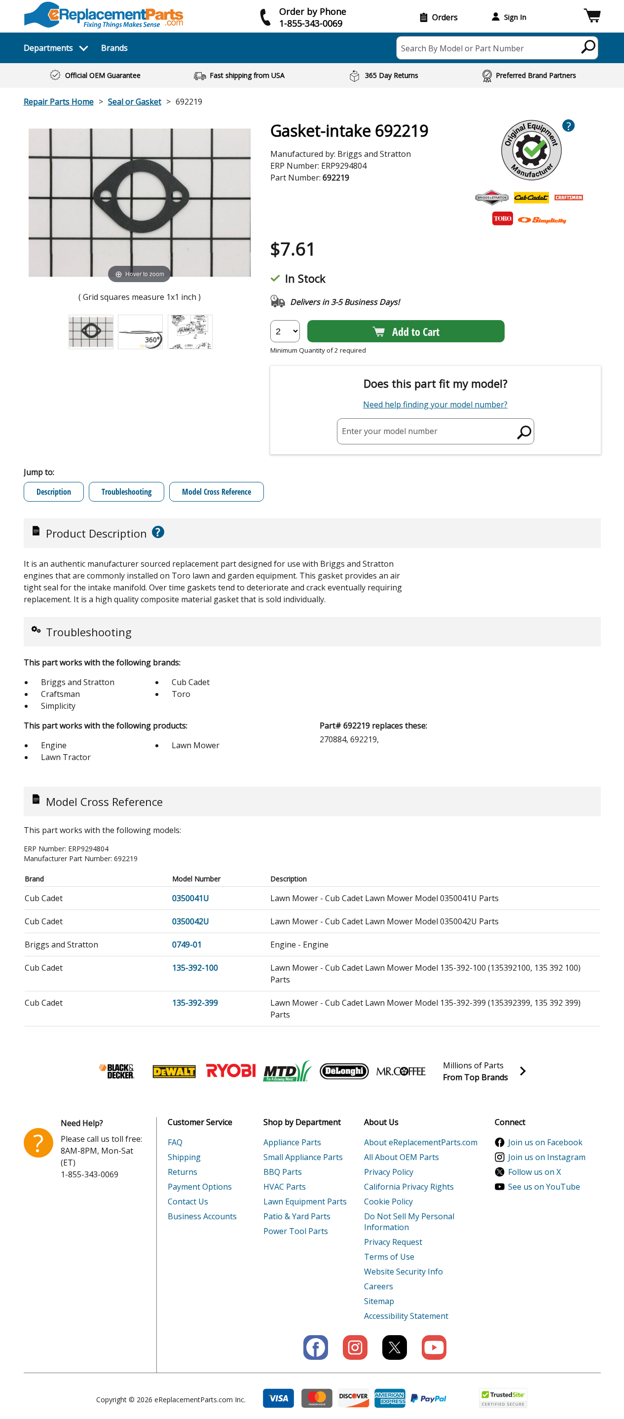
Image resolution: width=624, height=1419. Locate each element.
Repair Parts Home (59, 101)
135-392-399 (195, 1002)
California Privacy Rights (409, 1186)
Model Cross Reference (216, 491)
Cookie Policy (388, 1201)
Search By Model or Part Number (462, 48)
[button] (592, 17)
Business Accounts (202, 1216)
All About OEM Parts (401, 1157)
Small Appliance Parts (303, 1157)
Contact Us (188, 1201)
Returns (182, 1171)
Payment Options (200, 1186)
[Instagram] (355, 1347)
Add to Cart (416, 331)
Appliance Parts (292, 1142)
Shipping (184, 1157)
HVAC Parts (284, 1186)
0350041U (190, 898)
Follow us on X (534, 1171)
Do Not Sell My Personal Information (409, 1222)
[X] (394, 1347)
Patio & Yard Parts (296, 1216)
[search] (589, 46)
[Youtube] (434, 1347)
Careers (378, 1286)
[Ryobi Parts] (231, 1071)
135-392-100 (195, 967)
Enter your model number (390, 431)
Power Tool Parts (295, 1231)
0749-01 (187, 944)
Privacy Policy (388, 1171)
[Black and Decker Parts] (117, 1071)
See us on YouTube (544, 1186)
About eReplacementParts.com (420, 1142)
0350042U (190, 921)
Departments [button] (48, 47)
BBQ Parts (282, 1171)
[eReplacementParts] (104, 15)
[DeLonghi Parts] (344, 1071)
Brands (114, 47)
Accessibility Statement (406, 1315)
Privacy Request (393, 1242)
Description (54, 491)
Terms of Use (389, 1256)
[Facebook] (315, 1347)
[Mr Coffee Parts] (401, 1071)
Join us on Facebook (545, 1142)
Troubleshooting (126, 491)
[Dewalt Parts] (174, 1071)
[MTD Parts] (287, 1071)
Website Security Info (403, 1271)
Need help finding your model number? (435, 404)
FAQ (175, 1142)
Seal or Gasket (134, 101)
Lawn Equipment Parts (305, 1201)
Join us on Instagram (547, 1157)
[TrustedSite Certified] (503, 1398)
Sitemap (379, 1301)
